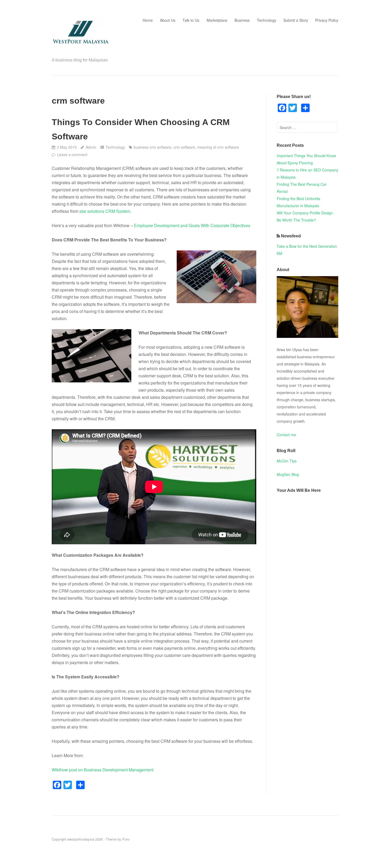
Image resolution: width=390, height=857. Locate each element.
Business (242, 20)
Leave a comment (72, 154)
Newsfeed (291, 236)
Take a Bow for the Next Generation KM (307, 250)
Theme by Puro (117, 839)
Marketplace (217, 20)
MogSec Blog (288, 474)
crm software (184, 147)
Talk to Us (191, 20)
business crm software (152, 147)
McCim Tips (287, 460)
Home (148, 20)
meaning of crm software (218, 147)
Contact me (286, 434)
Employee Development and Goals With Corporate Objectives (192, 225)
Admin (91, 147)
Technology (266, 20)
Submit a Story (295, 20)
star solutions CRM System (104, 211)
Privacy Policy (326, 20)
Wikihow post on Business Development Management (102, 770)
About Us (167, 20)
